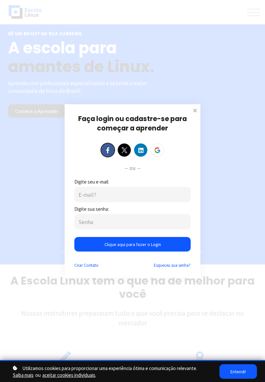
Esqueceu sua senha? (172, 265)
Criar (86, 265)
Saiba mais (23, 375)
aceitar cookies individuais (68, 375)
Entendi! (238, 371)
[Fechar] (195, 110)
